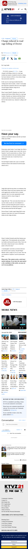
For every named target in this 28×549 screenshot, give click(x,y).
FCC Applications (6, 504)
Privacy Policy (5, 507)
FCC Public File (6, 506)
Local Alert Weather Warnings (9, 527)
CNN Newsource (6, 52)
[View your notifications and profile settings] (24, 429)
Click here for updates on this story (10, 68)
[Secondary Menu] (4, 9)
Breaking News (5, 519)
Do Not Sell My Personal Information (11, 511)
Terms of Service (6, 509)
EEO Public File (6, 502)
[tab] (6, 430)
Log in (20, 420)
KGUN (15, 71)
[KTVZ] (10, 9)
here (12, 414)
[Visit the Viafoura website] (23, 460)
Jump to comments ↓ (7, 295)
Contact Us (4, 500)
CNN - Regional (16, 289)
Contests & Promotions (7, 521)
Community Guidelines (7, 498)
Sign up (23, 420)
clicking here (13, 410)
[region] (14, 440)
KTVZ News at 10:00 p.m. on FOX (13, 21)
